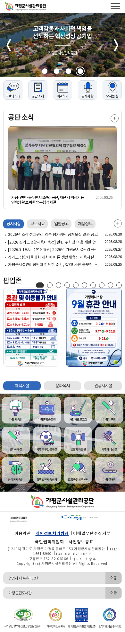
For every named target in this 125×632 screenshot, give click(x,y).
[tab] (13, 223)
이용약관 (22, 533)
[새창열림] (43, 517)
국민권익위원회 (49, 542)
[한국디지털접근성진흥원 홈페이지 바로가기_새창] (23, 614)
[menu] (115, 6)
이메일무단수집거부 (92, 533)
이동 (113, 577)
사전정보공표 (81, 542)
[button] (44, 71)
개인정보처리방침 (52, 533)
